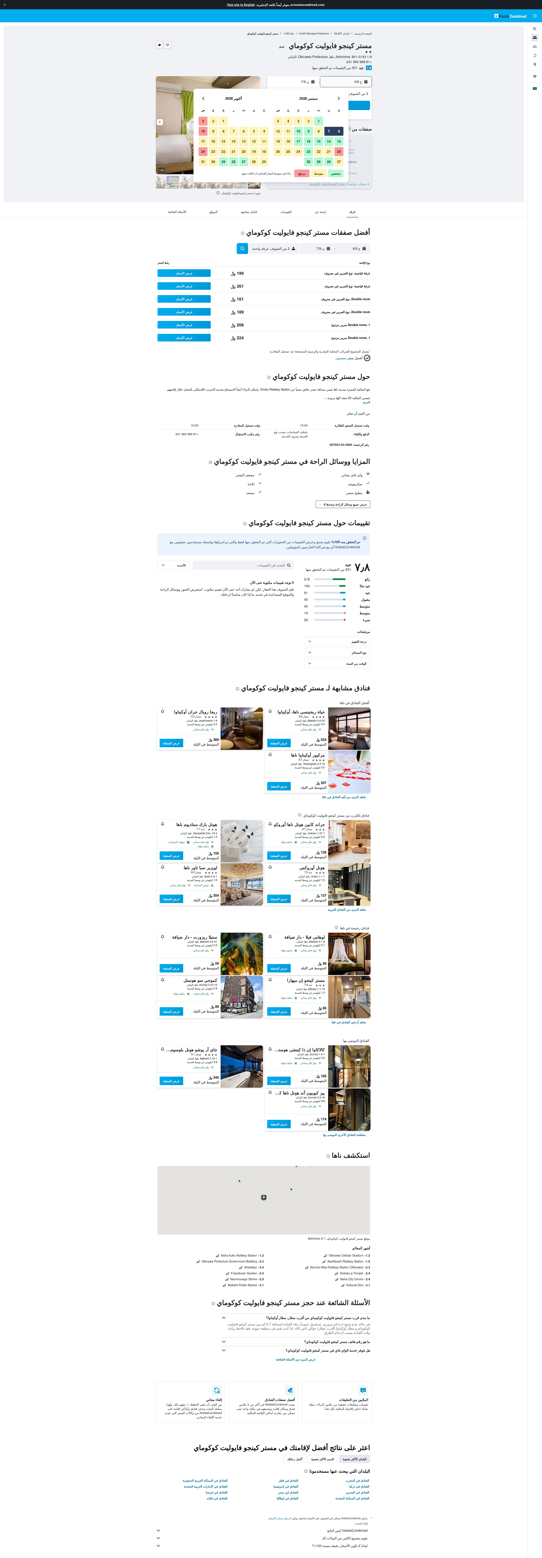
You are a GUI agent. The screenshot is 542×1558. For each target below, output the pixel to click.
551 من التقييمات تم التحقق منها (335, 67)
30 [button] (308, 161)
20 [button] (339, 151)
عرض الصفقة (279, 743)
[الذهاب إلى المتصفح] (534, 64)
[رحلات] (534, 76)
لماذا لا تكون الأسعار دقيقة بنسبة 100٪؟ (340, 1545)
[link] (344, 797)
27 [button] (339, 161)
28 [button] (329, 161)
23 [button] (308, 151)
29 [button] (319, 161)
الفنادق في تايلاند (217, 1498)
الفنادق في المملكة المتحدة (352, 1498)
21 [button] (329, 151)
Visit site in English (241, 5)
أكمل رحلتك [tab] (294, 1459)
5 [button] (278, 121)
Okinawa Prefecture (317, 33)
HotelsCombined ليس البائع (347, 1530)
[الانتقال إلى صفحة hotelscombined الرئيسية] (510, 16)
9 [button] (309, 131)
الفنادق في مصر (288, 1492)
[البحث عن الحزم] (534, 55)
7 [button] (329, 131)
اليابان (346, 33)
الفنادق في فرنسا (216, 1492)
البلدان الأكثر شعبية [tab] (354, 1459)
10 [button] (298, 131)
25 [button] (288, 151)
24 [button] (298, 151)
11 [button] (288, 131)
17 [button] (298, 141)
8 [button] (319, 131)
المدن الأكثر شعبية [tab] (322, 1459)
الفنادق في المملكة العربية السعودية (205, 1480)
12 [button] (278, 131)
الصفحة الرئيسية (363, 33)
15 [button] (319, 141)
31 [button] (203, 161)
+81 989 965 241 (359, 61)
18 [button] (288, 141)
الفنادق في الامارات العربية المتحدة (205, 1486)
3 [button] (298, 121)
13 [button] (339, 141)
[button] (4, 4)
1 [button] (319, 121)
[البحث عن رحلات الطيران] (534, 29)
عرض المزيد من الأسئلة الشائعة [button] (295, 1359)
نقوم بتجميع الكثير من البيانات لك (345, 1538)
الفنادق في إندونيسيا (286, 1486)
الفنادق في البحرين (357, 1492)
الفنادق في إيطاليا (287, 1498)
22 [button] (319, 151)
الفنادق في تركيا (359, 1486)
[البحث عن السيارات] (534, 46)
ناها (292, 33)
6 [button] (339, 131)
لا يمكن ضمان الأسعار (279, 1518)
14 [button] (329, 141)
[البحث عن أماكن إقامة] (534, 37)
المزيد (366, 402)
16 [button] (308, 141)
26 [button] (278, 151)
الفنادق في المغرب (357, 1480)
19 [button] (278, 141)
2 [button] (309, 121)
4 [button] (288, 121)
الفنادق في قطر (288, 1480)
